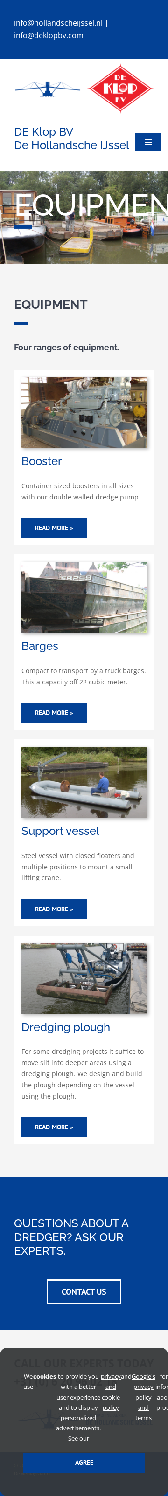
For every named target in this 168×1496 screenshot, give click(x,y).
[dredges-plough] (84, 946)
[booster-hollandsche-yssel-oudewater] (84, 380)
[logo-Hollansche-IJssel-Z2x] (47, 82)
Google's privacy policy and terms (143, 1396)
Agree (84, 1462)
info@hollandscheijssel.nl (58, 23)
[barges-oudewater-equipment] (84, 564)
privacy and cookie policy (111, 1391)
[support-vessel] (84, 749)
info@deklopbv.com (49, 35)
